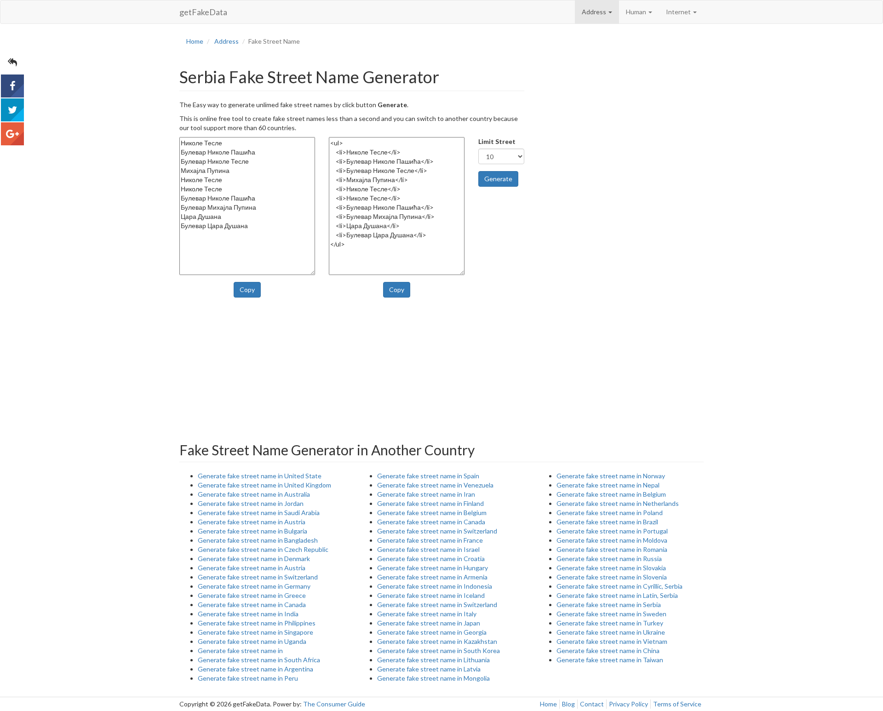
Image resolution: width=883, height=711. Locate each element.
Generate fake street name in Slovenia (611, 577)
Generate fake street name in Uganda (252, 641)
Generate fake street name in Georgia (432, 632)
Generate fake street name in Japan (428, 623)
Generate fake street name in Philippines (256, 623)
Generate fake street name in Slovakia (611, 568)
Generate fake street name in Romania (611, 549)
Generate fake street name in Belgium (432, 512)
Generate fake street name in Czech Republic (263, 549)
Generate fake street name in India (248, 614)
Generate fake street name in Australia (254, 494)
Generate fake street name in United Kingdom (264, 485)
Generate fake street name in (240, 650)
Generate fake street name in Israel (428, 549)
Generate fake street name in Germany (254, 586)
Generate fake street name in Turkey (609, 623)
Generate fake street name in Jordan (251, 503)
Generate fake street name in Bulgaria (252, 531)
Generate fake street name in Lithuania (433, 660)
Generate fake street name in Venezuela (435, 485)
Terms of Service (677, 704)
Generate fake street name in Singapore (255, 632)
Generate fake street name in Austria (251, 522)
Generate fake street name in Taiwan (609, 660)
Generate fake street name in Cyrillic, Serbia (619, 586)
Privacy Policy (628, 704)
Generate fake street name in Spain (428, 476)
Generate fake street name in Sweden (611, 614)
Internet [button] (679, 12)
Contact (592, 704)
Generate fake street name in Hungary (432, 568)
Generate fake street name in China (607, 650)
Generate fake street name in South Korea (438, 650)
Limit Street (497, 141)
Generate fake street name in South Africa (259, 660)
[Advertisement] (621, 107)
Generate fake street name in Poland (609, 512)
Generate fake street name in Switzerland (258, 577)
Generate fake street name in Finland (430, 503)
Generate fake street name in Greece (252, 595)
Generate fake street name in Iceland (431, 595)
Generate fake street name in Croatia (431, 558)
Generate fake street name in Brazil (607, 522)
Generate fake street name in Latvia (429, 669)
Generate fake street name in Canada (252, 604)
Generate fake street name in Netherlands (617, 503)
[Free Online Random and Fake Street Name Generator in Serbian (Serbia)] (12, 86)
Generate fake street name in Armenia (432, 577)
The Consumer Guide (334, 704)
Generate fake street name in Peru (248, 678)
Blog (568, 704)
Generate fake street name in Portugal (612, 531)
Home (548, 704)
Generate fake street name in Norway (610, 476)
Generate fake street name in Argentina (255, 669)
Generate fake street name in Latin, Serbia (617, 595)
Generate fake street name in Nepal (607, 485)
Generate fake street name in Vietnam (611, 641)
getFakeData (203, 12)
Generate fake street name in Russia (609, 558)
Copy (247, 289)
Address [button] (595, 12)
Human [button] (637, 12)
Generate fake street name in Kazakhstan (437, 641)
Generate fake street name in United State (259, 476)
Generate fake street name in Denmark (254, 558)
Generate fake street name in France (430, 540)
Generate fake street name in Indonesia (434, 586)
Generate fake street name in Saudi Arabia (259, 512)
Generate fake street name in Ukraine (610, 632)
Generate (498, 179)
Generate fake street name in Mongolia (433, 678)
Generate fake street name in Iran (426, 494)
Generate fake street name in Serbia (608, 604)
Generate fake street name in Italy (426, 614)
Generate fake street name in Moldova (611, 540)
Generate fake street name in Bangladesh (258, 540)
